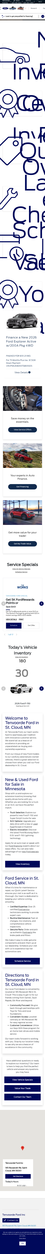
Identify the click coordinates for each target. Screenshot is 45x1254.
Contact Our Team (22, 1097)
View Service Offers (22, 430)
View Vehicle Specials (22, 1080)
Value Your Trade (22, 1088)
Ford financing (15, 846)
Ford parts (27, 932)
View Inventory (23, 864)
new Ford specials (30, 852)
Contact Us (12, 1220)
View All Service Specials (21, 569)
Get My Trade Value (22, 544)
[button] (22, 1148)
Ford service (23, 909)
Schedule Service (21, 572)
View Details (21, 372)
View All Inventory (21, 657)
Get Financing (22, 487)
